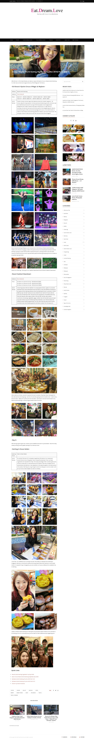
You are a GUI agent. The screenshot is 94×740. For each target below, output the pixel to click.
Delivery (65, 235)
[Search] (82, 40)
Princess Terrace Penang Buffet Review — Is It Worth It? (77, 181)
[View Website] (20, 94)
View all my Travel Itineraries (18, 683)
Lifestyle (58, 40)
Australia (66, 213)
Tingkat (65, 296)
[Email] (81, 74)
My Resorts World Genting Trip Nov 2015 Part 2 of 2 (23, 681)
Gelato (24, 690)
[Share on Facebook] (77, 74)
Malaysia (15, 69)
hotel (37, 690)
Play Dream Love (40, 40)
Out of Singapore (67, 277)
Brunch (65, 223)
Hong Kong (66, 251)
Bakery (65, 216)
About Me (67, 40)
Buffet (65, 226)
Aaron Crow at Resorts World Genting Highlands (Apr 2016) (25, 676)
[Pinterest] (5, 91)
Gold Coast (66, 245)
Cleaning (66, 229)
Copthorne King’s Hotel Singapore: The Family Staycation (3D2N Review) (17, 718)
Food (17, 40)
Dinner (18, 690)
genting (31, 690)
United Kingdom (67, 309)
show (27, 692)
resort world (20, 692)
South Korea (66, 290)
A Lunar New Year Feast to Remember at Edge (73, 110)
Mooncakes (66, 274)
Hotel (65, 255)
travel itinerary (14, 695)
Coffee (12, 690)
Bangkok (66, 219)
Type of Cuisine (67, 303)
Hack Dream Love (68, 248)
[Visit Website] (20, 279)
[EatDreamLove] (47, 11)
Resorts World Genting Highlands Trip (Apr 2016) (23, 674)
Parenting (66, 280)
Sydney (65, 293)
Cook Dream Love (27, 40)
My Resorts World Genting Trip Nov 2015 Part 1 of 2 (23, 679)
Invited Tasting (67, 258)
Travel (51, 40)
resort (12, 692)
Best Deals (75, 40)
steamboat (33, 692)
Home (11, 40)
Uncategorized (67, 306)
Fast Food (66, 239)
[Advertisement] (47, 29)
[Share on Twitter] (79, 74)
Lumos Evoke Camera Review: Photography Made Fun (77, 198)
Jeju (65, 261)
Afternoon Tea (67, 210)
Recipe (65, 287)
